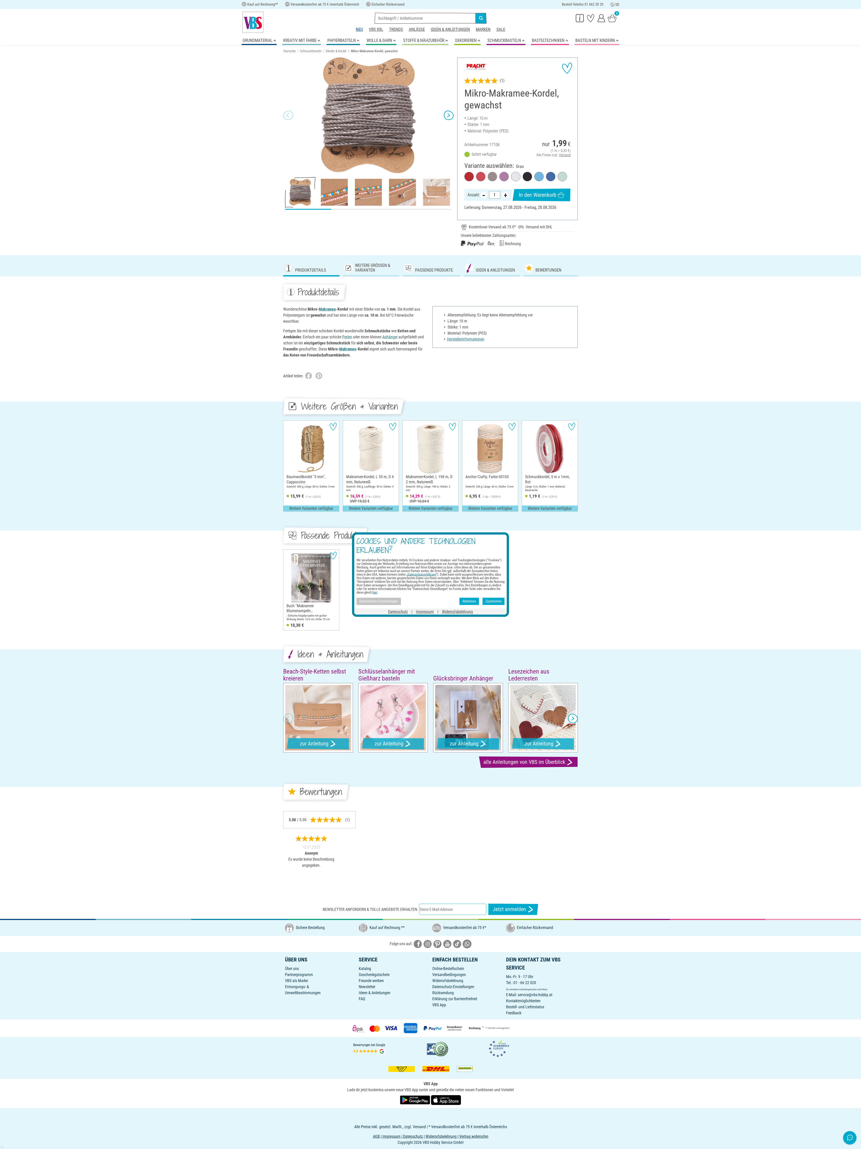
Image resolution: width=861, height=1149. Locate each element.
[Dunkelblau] (550, 176)
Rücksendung (443, 992)
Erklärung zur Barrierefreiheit (454, 998)
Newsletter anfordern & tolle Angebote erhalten (370, 909)
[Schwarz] (527, 176)
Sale (500, 29)
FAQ (362, 998)
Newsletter (367, 986)
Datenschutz (398, 611)
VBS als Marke (296, 980)
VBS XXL (376, 29)
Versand (565, 155)
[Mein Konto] (601, 18)
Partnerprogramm (299, 974)
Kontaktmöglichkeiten (523, 1000)
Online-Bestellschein (448, 968)
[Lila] (504, 176)
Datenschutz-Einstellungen (453, 986)
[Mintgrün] (562, 176)
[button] (288, 115)
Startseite (289, 51)
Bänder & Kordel (336, 51)
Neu (359, 29)
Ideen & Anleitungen (450, 29)
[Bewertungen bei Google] (369, 1048)
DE (617, 4)
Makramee (327, 309)
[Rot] (469, 176)
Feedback (513, 1013)
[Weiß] (515, 176)
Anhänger (390, 337)
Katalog (365, 968)
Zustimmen (493, 601)
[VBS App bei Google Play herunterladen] (415, 1099)
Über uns (292, 968)
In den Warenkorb (537, 195)
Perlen (347, 337)
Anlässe (417, 29)
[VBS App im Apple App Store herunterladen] (446, 1099)
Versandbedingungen (449, 974)
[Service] (579, 18)
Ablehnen (469, 601)
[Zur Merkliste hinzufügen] (567, 68)
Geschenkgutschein (374, 974)
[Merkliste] (590, 18)
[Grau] (492, 176)
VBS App (439, 1004)
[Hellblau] (539, 176)
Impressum (425, 611)
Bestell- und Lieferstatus (525, 1006)
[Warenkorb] (612, 18)
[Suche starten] (481, 18)
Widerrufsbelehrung (447, 980)
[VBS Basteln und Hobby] (253, 22)
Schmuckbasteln (311, 51)
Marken (483, 29)
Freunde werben (371, 980)
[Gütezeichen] (437, 1048)
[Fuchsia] (480, 176)
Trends (396, 29)
